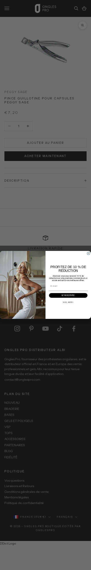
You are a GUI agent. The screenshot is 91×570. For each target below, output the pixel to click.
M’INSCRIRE (68, 295)
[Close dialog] (88, 253)
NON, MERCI (68, 302)
